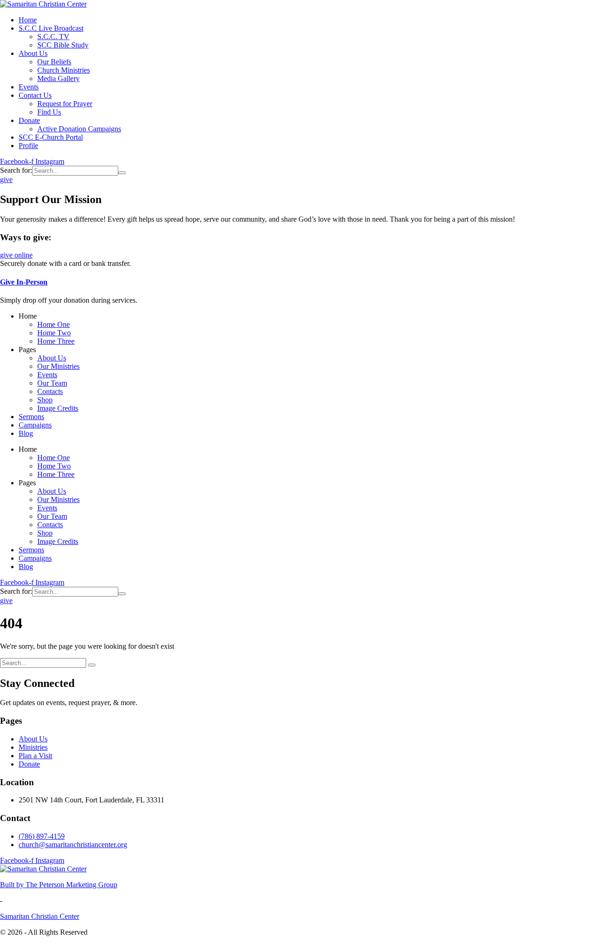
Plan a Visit (35, 756)
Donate (29, 764)
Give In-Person (23, 282)
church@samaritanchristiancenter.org (73, 845)
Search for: (16, 170)
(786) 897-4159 (42, 836)
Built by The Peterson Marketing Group (58, 885)
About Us (33, 739)
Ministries (33, 747)
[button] (6, 179)
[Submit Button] (122, 172)
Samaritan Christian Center (39, 916)
